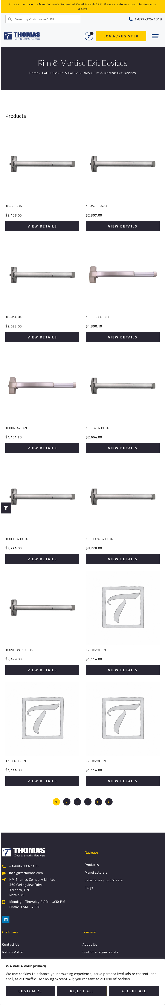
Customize (30, 991)
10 (98, 801)
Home (33, 72)
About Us (89, 944)
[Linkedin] (5, 919)
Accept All (134, 991)
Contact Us (11, 944)
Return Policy (12, 952)
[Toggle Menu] (155, 36)
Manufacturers (96, 872)
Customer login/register (101, 952)
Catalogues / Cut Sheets (104, 880)
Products (92, 864)
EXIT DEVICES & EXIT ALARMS (66, 72)
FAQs (89, 887)
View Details (42, 226)
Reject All (82, 991)
